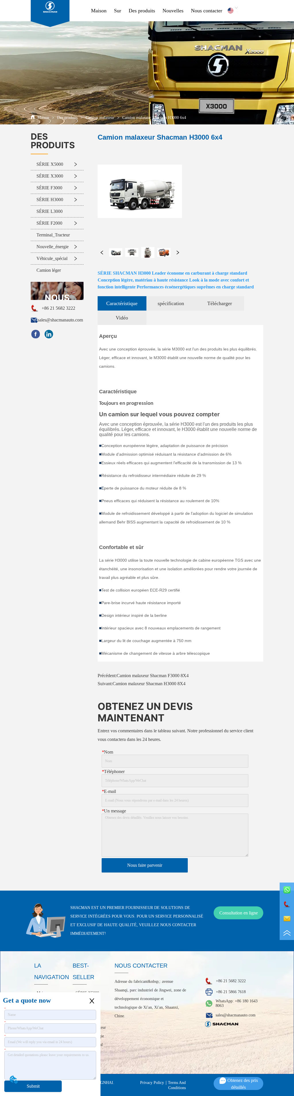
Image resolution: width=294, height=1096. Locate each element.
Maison (99, 11)
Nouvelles (173, 11)
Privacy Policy (152, 1082)
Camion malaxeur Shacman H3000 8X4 (149, 683)
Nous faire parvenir (144, 865)
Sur (117, 11)
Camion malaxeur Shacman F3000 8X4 (153, 675)
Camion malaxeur (100, 117)
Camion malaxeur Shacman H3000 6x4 (154, 117)
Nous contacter (206, 11)
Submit (33, 1086)
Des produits (142, 11)
